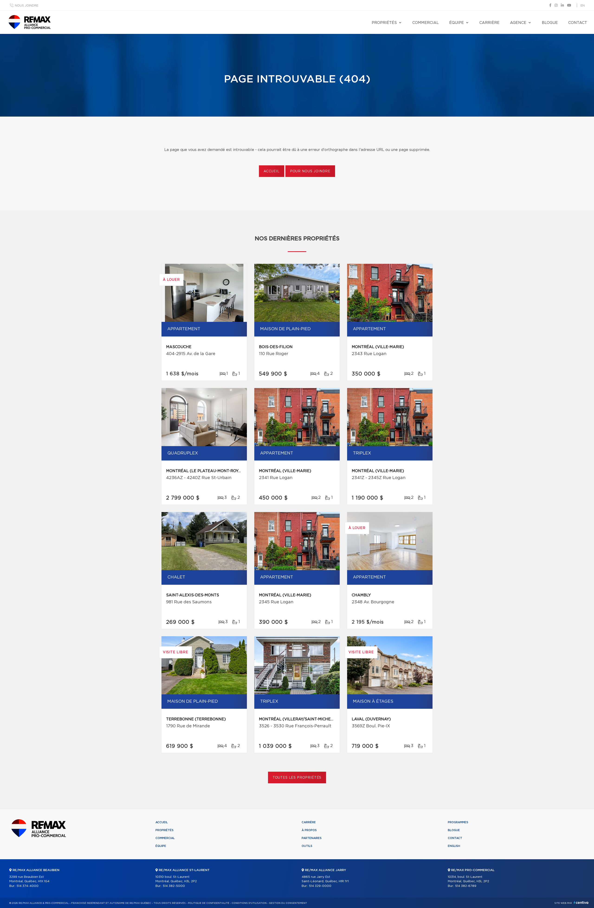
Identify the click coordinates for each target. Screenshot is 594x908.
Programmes (458, 822)
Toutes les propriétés (297, 777)
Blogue (550, 23)
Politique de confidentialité (208, 903)
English (454, 846)
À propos (309, 830)
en (583, 5)
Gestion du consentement (288, 903)
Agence (518, 23)
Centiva (581, 902)
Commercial (425, 23)
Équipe (456, 23)
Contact (577, 23)
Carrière (489, 23)
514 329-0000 (320, 886)
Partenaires (312, 838)
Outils (307, 846)
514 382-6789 (465, 886)
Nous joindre (26, 5)
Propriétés (384, 23)
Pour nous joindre (310, 171)
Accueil (272, 171)
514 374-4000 (27, 886)
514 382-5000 (174, 886)
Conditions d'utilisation (249, 903)
